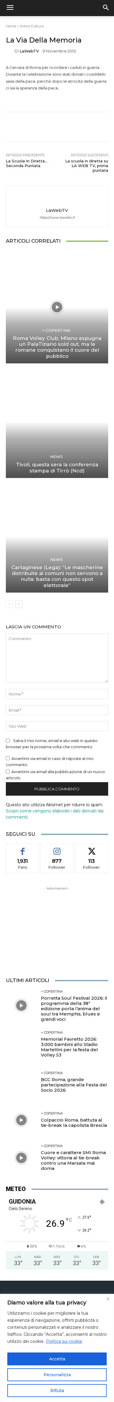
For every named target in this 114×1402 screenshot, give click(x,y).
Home (11, 26)
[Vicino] (107, 1298)
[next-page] (19, 604)
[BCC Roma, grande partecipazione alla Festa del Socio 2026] (21, 1082)
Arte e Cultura (32, 26)
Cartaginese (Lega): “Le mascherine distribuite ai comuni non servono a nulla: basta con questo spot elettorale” (57, 576)
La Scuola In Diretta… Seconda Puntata (26, 163)
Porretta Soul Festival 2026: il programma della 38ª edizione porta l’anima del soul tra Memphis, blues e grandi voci (74, 1008)
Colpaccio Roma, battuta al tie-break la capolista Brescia (74, 1122)
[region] (57, 1348)
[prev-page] (9, 604)
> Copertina (56, 330)
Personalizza (57, 1374)
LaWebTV (29, 51)
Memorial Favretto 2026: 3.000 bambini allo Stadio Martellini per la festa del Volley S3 (69, 1047)
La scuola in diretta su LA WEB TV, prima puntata (86, 165)
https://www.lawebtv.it (57, 217)
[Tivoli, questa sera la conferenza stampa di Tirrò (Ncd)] (57, 421)
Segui (57, 848)
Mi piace (22, 848)
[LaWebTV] (10, 51)
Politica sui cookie (64, 1341)
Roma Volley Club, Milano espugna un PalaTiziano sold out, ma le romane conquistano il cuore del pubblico (57, 347)
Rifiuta (57, 1390)
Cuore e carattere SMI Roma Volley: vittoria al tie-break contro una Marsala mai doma (73, 1160)
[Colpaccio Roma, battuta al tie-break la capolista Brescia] (21, 1120)
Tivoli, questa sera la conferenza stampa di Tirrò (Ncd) (57, 467)
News (56, 457)
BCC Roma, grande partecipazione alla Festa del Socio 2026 (74, 1085)
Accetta (57, 1359)
